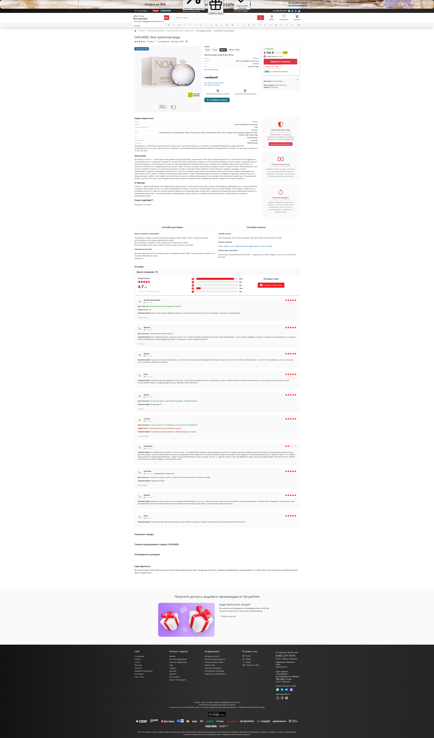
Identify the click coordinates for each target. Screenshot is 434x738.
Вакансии (138, 665)
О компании (139, 656)
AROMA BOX (165, 11)
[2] (137, 41)
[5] (144, 41)
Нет (136, 26)
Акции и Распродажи (177, 680)
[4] (142, 41)
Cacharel (256, 58)
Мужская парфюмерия (178, 662)
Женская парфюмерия (178, 659)
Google (248, 659)
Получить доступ (228, 616)
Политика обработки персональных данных (219, 707)
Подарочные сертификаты (215, 674)
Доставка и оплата (212, 656)
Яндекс (248, 662)
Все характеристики (211, 70)
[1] (135, 41)
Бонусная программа (213, 668)
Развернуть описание (142, 205)
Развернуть (138, 258)
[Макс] (286, 697)
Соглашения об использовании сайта (206, 734)
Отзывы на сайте (252, 665)
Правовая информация (143, 671)
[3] (140, 41)
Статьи (137, 662)
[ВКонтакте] (277, 697)
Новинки (172, 674)
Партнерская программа (214, 671)
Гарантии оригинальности (215, 659)
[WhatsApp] (289, 11)
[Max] (299, 11)
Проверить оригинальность (280, 144)
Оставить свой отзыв (272, 285)
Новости (137, 659)
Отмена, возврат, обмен (214, 662)
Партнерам (138, 674)
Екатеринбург (142, 11)
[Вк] (296, 11)
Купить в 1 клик (272, 66)
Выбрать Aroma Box (235, 29)
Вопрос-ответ (210, 665)
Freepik (262, 707)
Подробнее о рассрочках (215, 26)
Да (139, 26)
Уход (171, 665)
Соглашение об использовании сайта (184, 707)
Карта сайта (139, 677)
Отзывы (150, 41)
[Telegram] (292, 11)
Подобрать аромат (218, 100)
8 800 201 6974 (285, 655)
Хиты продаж (174, 677)
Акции (155, 11)
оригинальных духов (226, 705)
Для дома (173, 671)
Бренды (172, 656)
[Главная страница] (135, 30)
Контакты (138, 668)
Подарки (172, 668)
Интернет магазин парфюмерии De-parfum (222, 702)
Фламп (248, 656)
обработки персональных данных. (236, 734)
